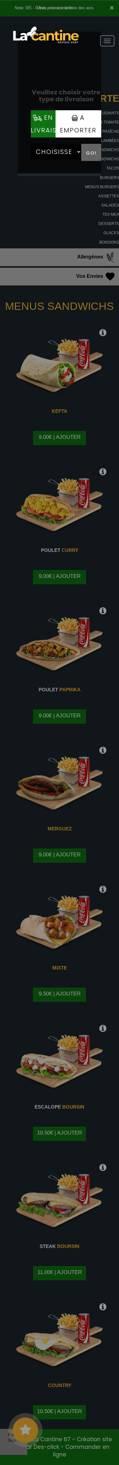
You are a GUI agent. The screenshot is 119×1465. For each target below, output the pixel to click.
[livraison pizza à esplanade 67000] (46, 25)
